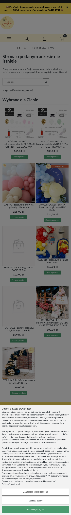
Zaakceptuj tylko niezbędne (35, 492)
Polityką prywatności (32, 478)
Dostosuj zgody (35, 501)
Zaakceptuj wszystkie (35, 510)
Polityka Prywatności (11, 484)
